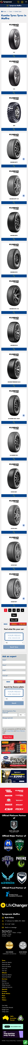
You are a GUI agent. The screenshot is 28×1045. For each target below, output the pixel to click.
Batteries (4, 981)
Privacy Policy (10, 731)
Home (4, 11)
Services (4, 979)
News (4, 998)
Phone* (4, 665)
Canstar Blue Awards (7, 1007)
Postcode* (5, 676)
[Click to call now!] (18, 2)
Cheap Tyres (5, 1011)
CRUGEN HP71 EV (14, 199)
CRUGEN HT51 (14, 272)
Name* (4, 660)
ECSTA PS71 (14, 601)
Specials (4, 989)
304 (14, 125)
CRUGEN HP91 (14, 235)
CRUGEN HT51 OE (14, 308)
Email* (4, 670)
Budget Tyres (5, 1009)
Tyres (3, 960)
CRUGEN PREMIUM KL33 (14, 382)
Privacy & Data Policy (11, 1040)
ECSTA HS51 (14, 492)
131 (14, 89)
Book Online (6, 993)
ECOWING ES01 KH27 (14, 418)
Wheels (4, 973)
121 (14, 52)
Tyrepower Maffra (15, 5)
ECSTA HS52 (14, 528)
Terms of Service (20, 731)
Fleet (3, 995)
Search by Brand (6, 966)
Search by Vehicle (7, 962)
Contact (4, 991)
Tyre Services (5, 983)
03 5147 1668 (9, 924)
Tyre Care (4, 968)
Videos (4, 1000)
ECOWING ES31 (14, 455)
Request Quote (8, 737)
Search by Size (6, 964)
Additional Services (7, 987)
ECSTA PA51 (14, 565)
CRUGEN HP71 (14, 162)
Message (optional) (7, 718)
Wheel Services (6, 985)
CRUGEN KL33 (14, 345)
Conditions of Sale (21, 1040)
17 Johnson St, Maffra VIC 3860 (15, 921)
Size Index (4, 1005)
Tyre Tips (4, 970)
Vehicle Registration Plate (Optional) (9, 711)
